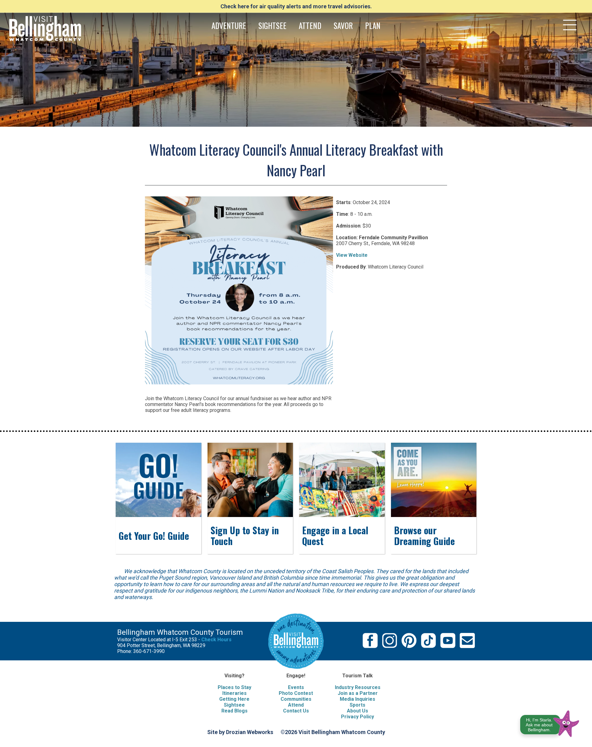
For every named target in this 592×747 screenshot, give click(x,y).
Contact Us (296, 711)
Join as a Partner (358, 693)
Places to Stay (234, 687)
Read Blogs (234, 711)
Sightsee (234, 705)
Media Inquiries (357, 699)
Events (296, 687)
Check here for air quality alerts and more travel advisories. (296, 6)
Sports (357, 705)
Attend (296, 705)
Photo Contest (296, 693)
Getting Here (234, 699)
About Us (357, 711)
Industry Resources (357, 687)
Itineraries (234, 693)
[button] (550, 722)
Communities (296, 699)
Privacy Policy (357, 717)
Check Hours (216, 639)
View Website (352, 255)
